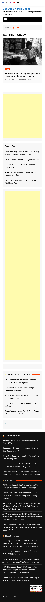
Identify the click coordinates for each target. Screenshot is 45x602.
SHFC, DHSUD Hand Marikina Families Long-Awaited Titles (20, 174)
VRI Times (9, 480)
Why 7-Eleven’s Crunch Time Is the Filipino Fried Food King (21, 181)
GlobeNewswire (12, 536)
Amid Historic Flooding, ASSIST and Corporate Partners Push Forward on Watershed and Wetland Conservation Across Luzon (22, 516)
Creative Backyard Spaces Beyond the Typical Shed (20, 166)
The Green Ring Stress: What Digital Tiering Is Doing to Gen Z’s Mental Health (22, 153)
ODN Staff (10, 80)
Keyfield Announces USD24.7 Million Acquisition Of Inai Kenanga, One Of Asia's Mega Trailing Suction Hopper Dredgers (22, 527)
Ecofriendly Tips (12, 436)
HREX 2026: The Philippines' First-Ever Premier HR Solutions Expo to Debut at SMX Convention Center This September (21, 506)
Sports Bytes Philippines (18, 374)
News (7, 69)
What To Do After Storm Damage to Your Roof (22, 160)
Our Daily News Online (16, 8)
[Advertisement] (22, 116)
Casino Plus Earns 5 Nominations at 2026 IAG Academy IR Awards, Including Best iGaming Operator (20, 495)
